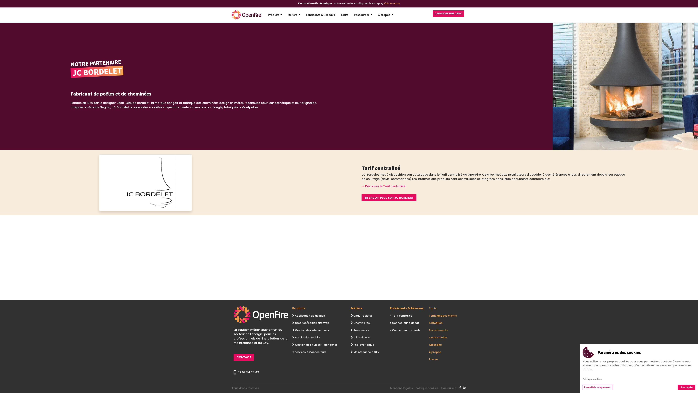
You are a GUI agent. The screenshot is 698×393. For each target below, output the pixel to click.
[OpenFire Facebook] (461, 388)
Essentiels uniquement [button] (597, 387)
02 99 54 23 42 (248, 372)
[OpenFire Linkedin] (464, 388)
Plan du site (448, 388)
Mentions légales (401, 388)
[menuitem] (275, 15)
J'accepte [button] (687, 387)
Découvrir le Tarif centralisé (384, 186)
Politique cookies (427, 388)
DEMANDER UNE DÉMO (448, 13)
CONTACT (243, 357)
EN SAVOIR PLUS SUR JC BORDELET (389, 198)
